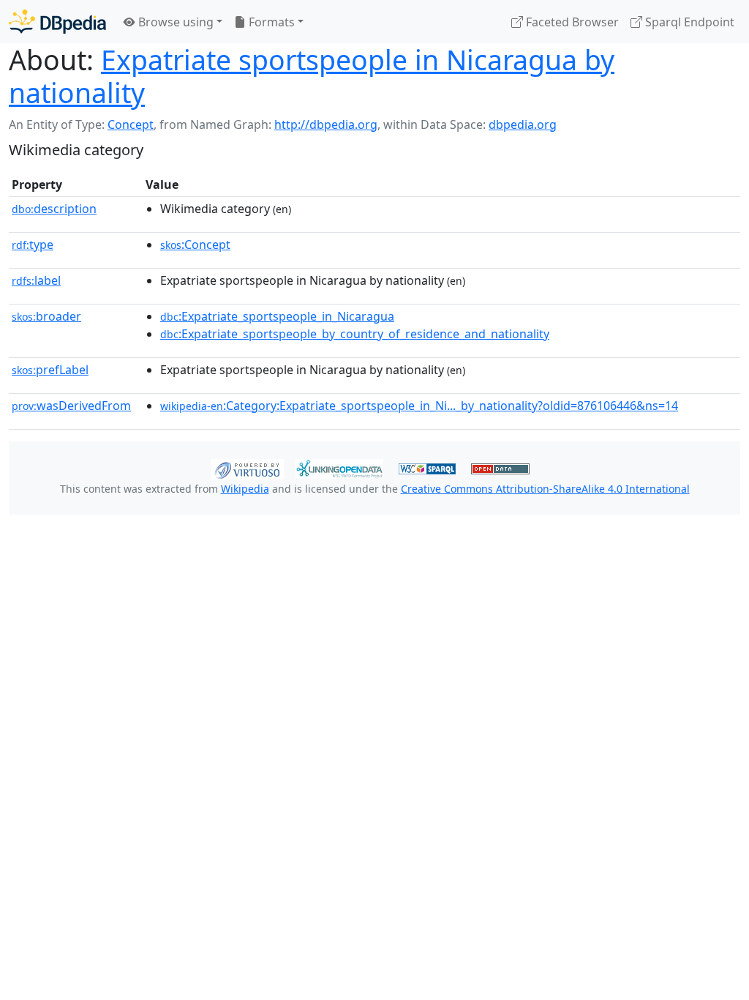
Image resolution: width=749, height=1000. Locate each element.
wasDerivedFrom (71, 406)
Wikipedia (245, 489)
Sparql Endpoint (688, 22)
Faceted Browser (571, 22)
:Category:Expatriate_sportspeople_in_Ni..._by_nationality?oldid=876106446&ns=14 (419, 406)
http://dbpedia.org (325, 124)
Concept (131, 124)
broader (46, 316)
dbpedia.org (523, 124)
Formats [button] (270, 22)
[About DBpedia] (57, 21)
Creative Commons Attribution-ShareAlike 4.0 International (545, 489)
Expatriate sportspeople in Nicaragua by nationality (311, 76)
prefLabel (50, 370)
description (54, 209)
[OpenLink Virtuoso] (247, 468)
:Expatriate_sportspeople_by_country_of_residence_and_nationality (354, 334)
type (32, 244)
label (36, 280)
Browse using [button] (174, 22)
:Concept (195, 244)
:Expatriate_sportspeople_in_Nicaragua (277, 316)
